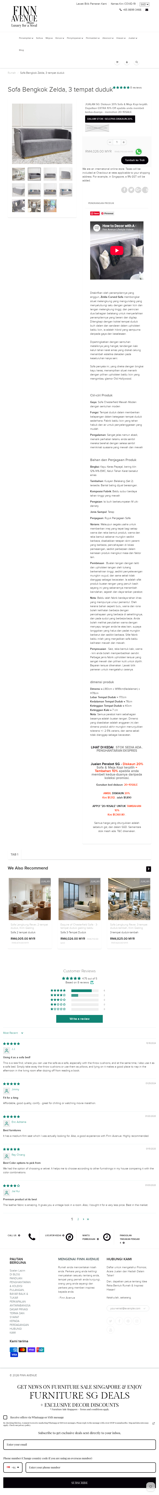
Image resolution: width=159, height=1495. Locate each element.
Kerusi (58, 38)
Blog (21, 50)
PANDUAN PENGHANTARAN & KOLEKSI (20, 1282)
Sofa (38, 38)
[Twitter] (110, 1321)
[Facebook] (119, 1321)
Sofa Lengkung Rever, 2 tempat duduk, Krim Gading (29, 926)
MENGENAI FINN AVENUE (78, 1259)
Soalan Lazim (17, 1270)
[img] (11, 1043)
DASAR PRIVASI (19, 1309)
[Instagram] (137, 1321)
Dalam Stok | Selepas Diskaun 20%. (110, 119)
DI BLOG (15, 1274)
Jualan (131, 38)
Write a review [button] (80, 1018)
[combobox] (12, 1467)
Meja (48, 38)
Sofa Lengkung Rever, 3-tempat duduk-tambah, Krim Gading (128, 926)
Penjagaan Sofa (121, 518)
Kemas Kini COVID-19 (123, 3)
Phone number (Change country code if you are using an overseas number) (47, 1458)
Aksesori (106, 38)
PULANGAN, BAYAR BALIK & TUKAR (19, 1293)
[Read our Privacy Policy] (153, 1423)
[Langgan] (144, 1308)
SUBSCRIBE (79, 1483)
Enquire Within (97, 128)
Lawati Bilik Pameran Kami (91, 3)
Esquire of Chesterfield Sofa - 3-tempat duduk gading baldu (79, 926)
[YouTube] (110, 1330)
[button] (121, 87)
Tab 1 (14, 854)
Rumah (12, 73)
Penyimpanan (74, 38)
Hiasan (120, 38)
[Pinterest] (128, 1321)
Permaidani (92, 38)
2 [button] (78, 1219)
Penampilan (25, 38)
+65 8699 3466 (132, 9)
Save (147, 189)
